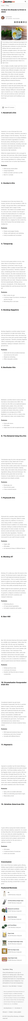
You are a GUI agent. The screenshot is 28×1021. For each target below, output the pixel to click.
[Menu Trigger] (1, 1)
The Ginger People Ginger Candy (15, 941)
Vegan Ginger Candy (12, 957)
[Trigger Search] (25, 2)
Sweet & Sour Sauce (12, 917)
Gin (8, 892)
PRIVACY (5, 1012)
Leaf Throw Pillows (12, 925)
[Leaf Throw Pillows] (4, 926)
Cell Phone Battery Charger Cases (15, 900)
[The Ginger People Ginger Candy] (4, 943)
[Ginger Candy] (4, 934)
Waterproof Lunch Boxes (13, 908)
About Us (5, 986)
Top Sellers (6, 969)
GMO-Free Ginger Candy (13, 949)
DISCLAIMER (17, 1012)
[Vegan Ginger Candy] (4, 959)
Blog (11, 969)
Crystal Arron (8, 16)
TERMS (11, 1012)
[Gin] (4, 893)
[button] (15, 22)
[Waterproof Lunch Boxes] (4, 910)
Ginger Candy (11, 933)
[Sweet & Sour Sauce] (4, 918)
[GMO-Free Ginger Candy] (4, 951)
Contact (20, 986)
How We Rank (12, 986)
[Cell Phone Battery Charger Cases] (4, 902)
